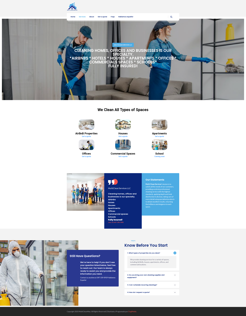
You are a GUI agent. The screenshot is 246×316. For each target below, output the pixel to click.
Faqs (113, 17)
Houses (123, 133)
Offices (86, 153)
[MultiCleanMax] (72, 6)
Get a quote (102, 17)
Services (82, 17)
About (91, 17)
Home (73, 17)
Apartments (159, 133)
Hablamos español (125, 17)
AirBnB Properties (86, 133)
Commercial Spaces (123, 153)
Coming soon (159, 156)
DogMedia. (132, 311)
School (159, 153)
